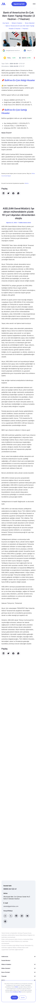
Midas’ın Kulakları (17, 23)
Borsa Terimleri (5, 972)
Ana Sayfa (6, 23)
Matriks (27, 183)
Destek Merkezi (5, 960)
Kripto (3, 980)
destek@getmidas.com (10, 906)
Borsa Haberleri (29, 23)
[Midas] (3, 4)
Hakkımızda (4, 956)
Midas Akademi (5, 968)
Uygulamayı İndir (19, 4)
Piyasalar (4, 976)
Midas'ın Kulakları (6, 964)
